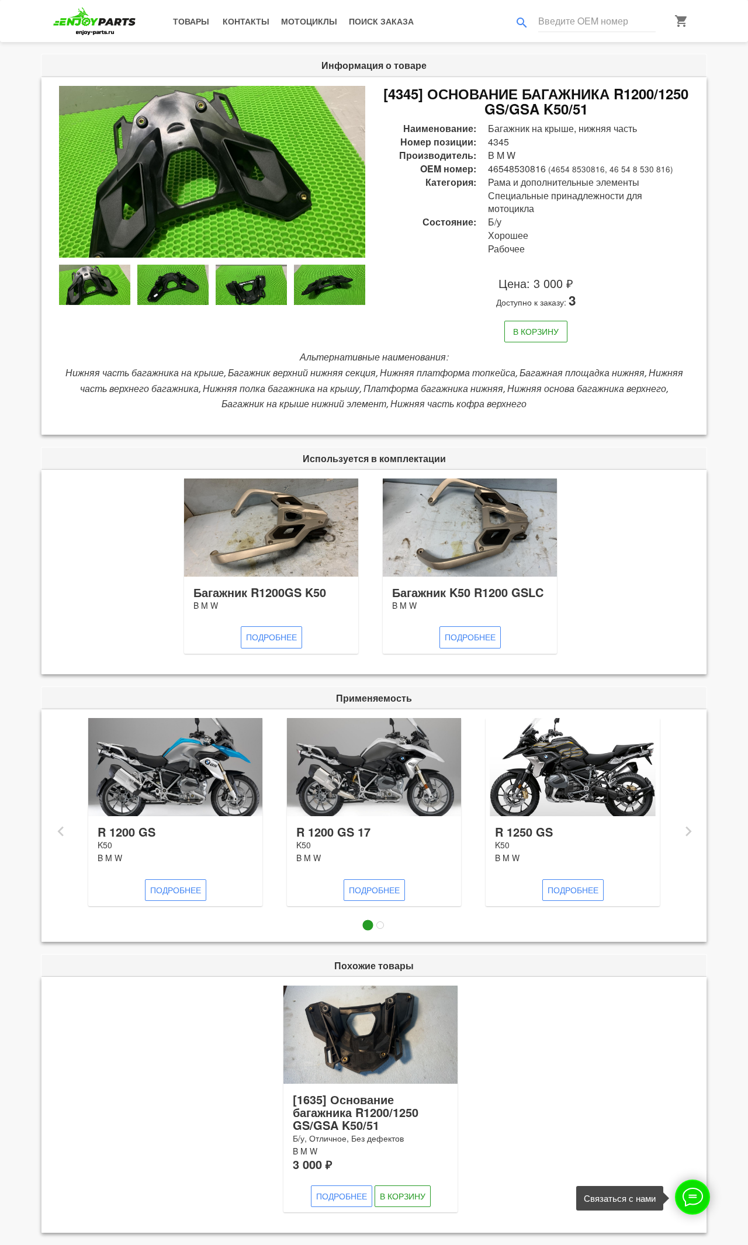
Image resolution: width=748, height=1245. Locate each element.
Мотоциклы (309, 21)
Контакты (246, 21)
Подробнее (271, 637)
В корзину (536, 331)
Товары (191, 21)
